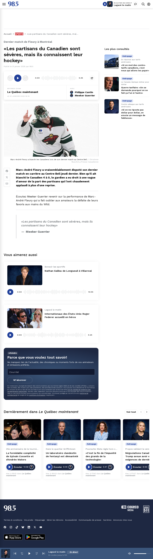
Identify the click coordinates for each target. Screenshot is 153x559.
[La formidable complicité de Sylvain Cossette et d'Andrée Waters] (22, 429)
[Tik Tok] (17, 527)
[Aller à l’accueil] (13, 5)
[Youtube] (41, 527)
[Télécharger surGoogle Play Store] (35, 537)
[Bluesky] (23, 527)
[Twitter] (7, 177)
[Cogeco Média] (130, 510)
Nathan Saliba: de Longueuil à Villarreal (68, 270)
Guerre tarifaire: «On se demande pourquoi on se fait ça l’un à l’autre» (134, 90)
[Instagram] (11, 527)
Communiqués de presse (90, 520)
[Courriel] (7, 183)
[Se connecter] (149, 4)
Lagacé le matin (122, 5)
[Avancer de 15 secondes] (25, 78)
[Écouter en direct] (104, 4)
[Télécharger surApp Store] (13, 537)
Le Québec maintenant (22, 91)
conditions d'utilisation (37, 395)
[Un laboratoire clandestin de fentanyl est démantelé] (62, 429)
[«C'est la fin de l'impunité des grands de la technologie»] (102, 429)
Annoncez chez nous (122, 520)
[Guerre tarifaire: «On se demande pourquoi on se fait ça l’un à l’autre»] (111, 84)
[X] (35, 527)
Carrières (107, 520)
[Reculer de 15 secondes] (10, 78)
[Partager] (92, 78)
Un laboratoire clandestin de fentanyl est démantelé (62, 455)
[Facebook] (7, 171)
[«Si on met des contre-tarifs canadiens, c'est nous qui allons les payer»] (111, 62)
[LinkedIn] (29, 527)
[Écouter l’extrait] (17, 78)
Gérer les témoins (55, 520)
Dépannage (40, 520)
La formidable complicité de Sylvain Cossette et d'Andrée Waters (21, 456)
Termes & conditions (13, 520)
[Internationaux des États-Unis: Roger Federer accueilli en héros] (24, 318)
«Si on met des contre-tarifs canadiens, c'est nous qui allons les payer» (135, 68)
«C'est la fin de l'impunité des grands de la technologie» (101, 456)
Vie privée (28, 520)
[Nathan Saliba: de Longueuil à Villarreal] (24, 275)
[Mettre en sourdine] (129, 553)
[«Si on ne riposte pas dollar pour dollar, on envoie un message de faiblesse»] (111, 106)
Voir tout (131, 412)
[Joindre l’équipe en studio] (135, 4)
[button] (15, 553)
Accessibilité (71, 520)
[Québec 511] (146, 512)
